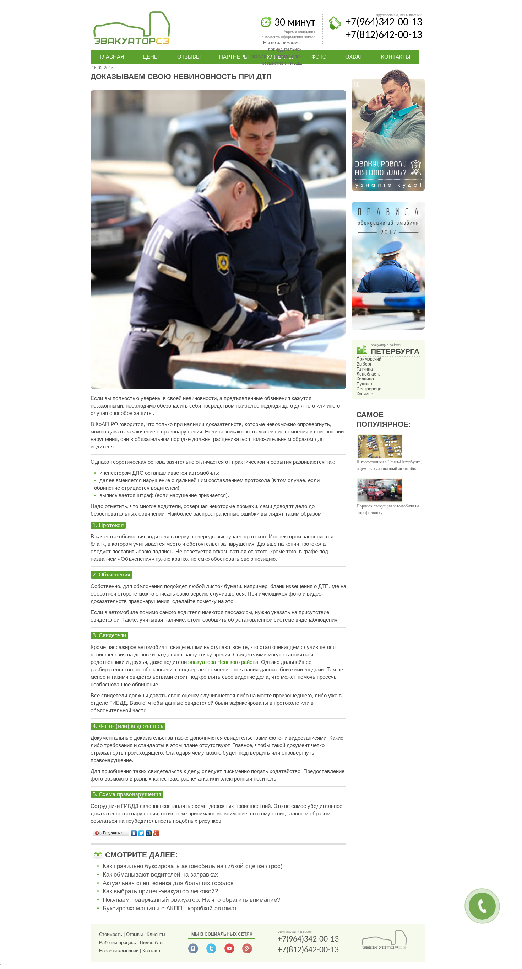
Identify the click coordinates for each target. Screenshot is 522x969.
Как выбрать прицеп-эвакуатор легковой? (160, 891)
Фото (319, 57)
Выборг (364, 364)
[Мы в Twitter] (211, 951)
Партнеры (234, 57)
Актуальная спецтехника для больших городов (168, 883)
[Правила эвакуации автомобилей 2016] (388, 328)
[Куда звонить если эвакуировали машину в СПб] (388, 189)
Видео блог (152, 942)
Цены (151, 57)
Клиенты (156, 934)
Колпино (365, 379)
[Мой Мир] (149, 833)
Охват (354, 57)
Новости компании (118, 950)
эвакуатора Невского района (223, 662)
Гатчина (365, 369)
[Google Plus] (156, 833)
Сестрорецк (369, 389)
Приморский (369, 359)
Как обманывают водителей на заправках (160, 874)
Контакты (395, 57)
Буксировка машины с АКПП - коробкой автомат (170, 908)
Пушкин (364, 384)
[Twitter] (141, 833)
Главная (112, 57)
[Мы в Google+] (247, 951)
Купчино (365, 394)
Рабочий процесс (117, 942)
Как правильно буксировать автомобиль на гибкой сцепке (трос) (193, 866)
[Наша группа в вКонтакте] (193, 951)
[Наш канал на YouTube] (229, 951)
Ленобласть (368, 374)
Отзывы (189, 57)
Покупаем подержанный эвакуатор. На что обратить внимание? (191, 899)
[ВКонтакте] (134, 833)
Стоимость (110, 934)
